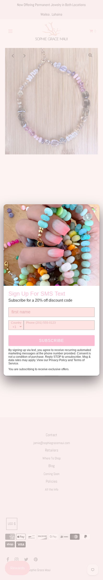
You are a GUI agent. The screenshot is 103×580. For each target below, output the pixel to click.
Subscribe (51, 341)
